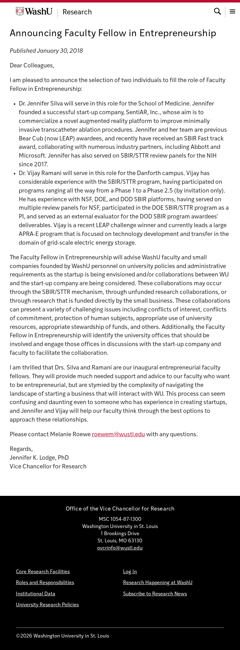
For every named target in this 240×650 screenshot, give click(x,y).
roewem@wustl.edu (118, 435)
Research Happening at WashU (157, 582)
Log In (130, 571)
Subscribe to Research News (155, 594)
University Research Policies (47, 605)
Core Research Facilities (43, 571)
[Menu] (232, 10)
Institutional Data (35, 594)
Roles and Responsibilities (45, 582)
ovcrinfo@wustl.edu (119, 548)
